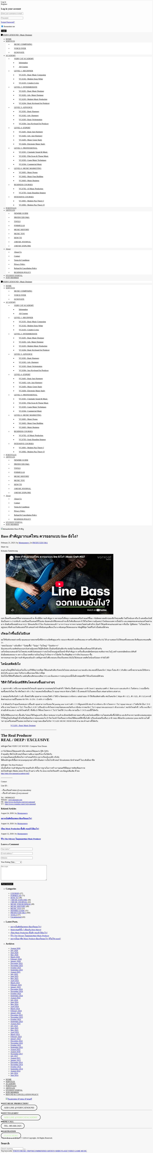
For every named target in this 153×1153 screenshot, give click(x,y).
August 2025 (15, 972)
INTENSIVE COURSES (24, 197)
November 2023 (17, 1017)
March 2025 (15, 983)
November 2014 (17, 1065)
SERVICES (10, 41)
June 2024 (14, 1002)
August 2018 (15, 1052)
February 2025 (16, 985)
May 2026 (14, 955)
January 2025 (16, 987)
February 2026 (16, 959)
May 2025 (14, 978)
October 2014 (16, 1067)
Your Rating (5, 862)
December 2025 (17, 963)
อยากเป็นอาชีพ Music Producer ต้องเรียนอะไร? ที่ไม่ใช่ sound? (36, 939)
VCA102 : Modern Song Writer (31, 79)
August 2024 (15, 998)
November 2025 (17, 966)
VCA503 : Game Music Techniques (32, 160)
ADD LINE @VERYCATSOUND (19, 1107)
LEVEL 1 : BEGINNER (23, 71)
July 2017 (14, 1056)
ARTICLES (10, 210)
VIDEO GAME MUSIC (77, 1151)
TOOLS (17, 221)
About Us (18, 252)
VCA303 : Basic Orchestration (30, 120)
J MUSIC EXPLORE (19, 900)
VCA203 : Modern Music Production (33, 99)
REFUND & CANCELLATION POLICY (22, 1094)
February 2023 (16, 1037)
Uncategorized (16, 917)
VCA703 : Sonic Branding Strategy (32, 193)
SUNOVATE (19, 52)
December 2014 (17, 1062)
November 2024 (17, 991)
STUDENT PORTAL (14, 276)
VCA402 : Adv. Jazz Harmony (30, 136)
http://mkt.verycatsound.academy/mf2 (15, 773)
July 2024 (14, 1000)
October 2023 (16, 1019)
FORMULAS (19, 226)
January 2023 (16, 1039)
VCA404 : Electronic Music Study (32, 144)
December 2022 (17, 1041)
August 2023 (15, 1024)
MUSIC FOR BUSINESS (21, 904)
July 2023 (14, 1026)
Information (23, 63)
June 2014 (14, 1075)
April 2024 (15, 1006)
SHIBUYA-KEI (61, 1151)
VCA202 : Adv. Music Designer (31, 95)
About (8, 249)
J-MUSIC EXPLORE (22, 246)
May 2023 (14, 1030)
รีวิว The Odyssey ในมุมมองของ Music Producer (21, 839)
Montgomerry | (24, 543)
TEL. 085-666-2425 (12, 1126)
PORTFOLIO (11, 208)
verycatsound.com (15, 800)
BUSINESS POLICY (22, 272)
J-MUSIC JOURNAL (22, 242)
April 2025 (15, 981)
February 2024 (16, 1011)
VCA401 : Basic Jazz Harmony (31, 132)
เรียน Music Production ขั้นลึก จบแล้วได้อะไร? (20, 829)
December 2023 (17, 1015)
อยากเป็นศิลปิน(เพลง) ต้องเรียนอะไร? (16, 818)
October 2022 (16, 1045)
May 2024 (14, 1004)
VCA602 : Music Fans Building (31, 177)
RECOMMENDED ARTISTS (43, 1151)
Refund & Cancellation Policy (25, 268)
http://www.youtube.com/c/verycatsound (20, 804)
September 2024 (17, 996)
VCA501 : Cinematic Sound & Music (33, 152)
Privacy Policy (19, 264)
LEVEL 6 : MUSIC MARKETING (27, 168)
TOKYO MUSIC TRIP (22, 1151)
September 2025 (17, 970)
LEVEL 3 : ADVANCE (23, 107)
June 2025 (14, 976)
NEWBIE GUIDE (21, 213)
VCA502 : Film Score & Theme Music (33, 156)
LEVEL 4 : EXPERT (22, 128)
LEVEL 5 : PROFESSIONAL (25, 148)
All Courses (23, 67)
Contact (17, 256)
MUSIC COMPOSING (23, 44)
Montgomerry (22, 813)
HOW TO (18, 238)
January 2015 (16, 1060)
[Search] (24, 1149)
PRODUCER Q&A (21, 217)
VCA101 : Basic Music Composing (32, 75)
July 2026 (14, 951)
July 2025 (14, 974)
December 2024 (17, 989)
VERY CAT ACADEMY (24, 59)
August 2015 (15, 1058)
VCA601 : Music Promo (28, 172)
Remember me (9, 26)
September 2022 (17, 1047)
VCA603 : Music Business (29, 181)
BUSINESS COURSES (23, 185)
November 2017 (17, 1054)
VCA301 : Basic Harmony (29, 111)
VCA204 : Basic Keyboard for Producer (34, 103)
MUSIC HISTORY (21, 230)
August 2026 (15, 948)
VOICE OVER (20, 48)
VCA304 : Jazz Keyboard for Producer (34, 124)
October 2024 (16, 994)
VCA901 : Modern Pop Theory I (31, 201)
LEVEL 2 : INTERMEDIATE (25, 87)
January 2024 (16, 1013)
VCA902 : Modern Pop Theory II (31, 205)
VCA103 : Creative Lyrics (29, 83)
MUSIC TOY (19, 234)
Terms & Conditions (21, 260)
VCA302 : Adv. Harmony (29, 116)
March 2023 (15, 1034)
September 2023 (17, 1022)
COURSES (15, 893)
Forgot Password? (8, 22)
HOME (8, 39)
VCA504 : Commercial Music (30, 164)
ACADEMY (11, 56)
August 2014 (15, 1071)
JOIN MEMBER (12, 278)
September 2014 (17, 1069)
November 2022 (17, 1043)
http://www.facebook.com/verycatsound (20, 802)
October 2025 (16, 968)
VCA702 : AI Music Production (31, 189)
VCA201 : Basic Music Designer (31, 91)
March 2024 (15, 1009)
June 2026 (14, 953)
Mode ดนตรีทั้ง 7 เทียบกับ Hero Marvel (26, 930)
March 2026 (15, 957)
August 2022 (15, 1050)
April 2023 (15, 1032)
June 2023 (14, 1028)
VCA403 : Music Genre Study (30, 140)
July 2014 (14, 1073)
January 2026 (16, 961)
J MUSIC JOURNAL (19, 902)
